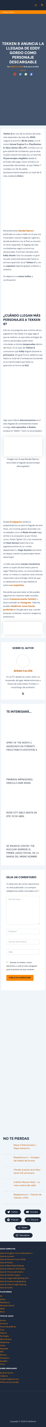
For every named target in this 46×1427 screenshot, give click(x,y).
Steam (2, 1299)
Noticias (11, 12)
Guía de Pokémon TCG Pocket (12, 1269)
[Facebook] (31, 74)
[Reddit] (15, 74)
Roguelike (4, 1348)
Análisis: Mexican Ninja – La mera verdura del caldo (27, 1184)
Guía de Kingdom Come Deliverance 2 (16, 1253)
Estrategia (4, 1336)
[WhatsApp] (26, 74)
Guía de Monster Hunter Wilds (13, 1259)
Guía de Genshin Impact (10, 1275)
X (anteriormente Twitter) (22, 599)
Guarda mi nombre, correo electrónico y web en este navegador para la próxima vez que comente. (21, 966)
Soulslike (3, 1361)
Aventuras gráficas (8, 1326)
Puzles (2, 1345)
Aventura (4, 1323)
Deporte (3, 1333)
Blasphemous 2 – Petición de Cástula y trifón (27, 1196)
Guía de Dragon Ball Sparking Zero (14, 1278)
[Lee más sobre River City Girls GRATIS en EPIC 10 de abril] (23, 799)
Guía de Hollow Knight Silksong (13, 1284)
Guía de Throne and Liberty (11, 1272)
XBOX (2, 1309)
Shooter (3, 1355)
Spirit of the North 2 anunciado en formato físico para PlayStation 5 (21, 746)
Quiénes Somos (6, 1373)
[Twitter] (20, 74)
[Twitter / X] (23, 693)
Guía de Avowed (7, 1256)
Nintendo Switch (7, 1305)
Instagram (25, 602)
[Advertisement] (23, 100)
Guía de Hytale (6, 1287)
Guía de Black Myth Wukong (12, 1265)
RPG (2, 1352)
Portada (5, 12)
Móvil (2, 1312)
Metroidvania (5, 1339)
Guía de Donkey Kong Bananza (13, 1281)
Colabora (4, 1376)
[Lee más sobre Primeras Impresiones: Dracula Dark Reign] (23, 766)
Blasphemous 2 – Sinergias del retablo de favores (26, 1159)
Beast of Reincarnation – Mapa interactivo (25, 1147)
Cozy (2, 1330)
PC (1, 1296)
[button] (42, 5)
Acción (3, 1320)
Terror (2, 1364)
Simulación (4, 1358)
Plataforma (4, 1342)
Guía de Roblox (6, 1262)
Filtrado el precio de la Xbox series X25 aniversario (27, 1171)
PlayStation (5, 1302)
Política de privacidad (9, 1382)
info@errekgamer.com (9, 1379)
